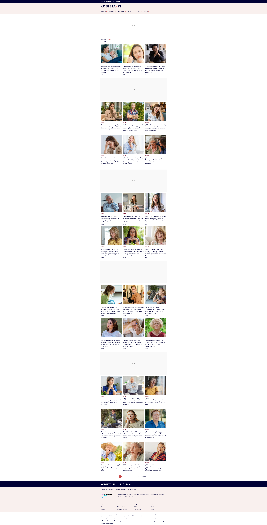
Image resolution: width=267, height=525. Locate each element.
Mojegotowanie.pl (121, 506)
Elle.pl (102, 504)
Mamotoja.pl (120, 504)
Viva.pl (152, 504)
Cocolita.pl (103, 509)
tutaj (112, 523)
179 (133, 476)
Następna (143, 476)
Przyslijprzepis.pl (137, 509)
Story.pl (152, 509)
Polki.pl (135, 506)
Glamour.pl (103, 506)
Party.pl (135, 504)
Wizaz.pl (152, 506)
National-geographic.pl (122, 509)
